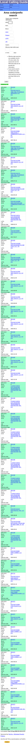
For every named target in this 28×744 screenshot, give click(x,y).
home (1, 5)
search (2, 7)
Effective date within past (12, 47)
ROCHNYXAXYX (15, 90)
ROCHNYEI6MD (15, 551)
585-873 (13, 587)
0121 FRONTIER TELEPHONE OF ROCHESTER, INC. (16, 218)
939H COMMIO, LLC (16, 552)
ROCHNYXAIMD (15, 604)
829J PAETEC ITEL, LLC (17, 510)
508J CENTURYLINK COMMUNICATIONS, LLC (18, 203)
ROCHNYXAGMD (15, 117)
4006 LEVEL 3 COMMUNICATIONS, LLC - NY (18, 134)
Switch (7, 45)
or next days (10, 52)
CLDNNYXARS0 (15, 386)
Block (7, 29)
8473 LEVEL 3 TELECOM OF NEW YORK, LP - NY (17, 524)
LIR (6, 41)
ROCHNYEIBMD (15, 590)
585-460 (13, 240)
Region (7, 35)
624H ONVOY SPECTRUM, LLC (15, 578)
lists (11, 7)
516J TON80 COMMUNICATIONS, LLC (18, 593)
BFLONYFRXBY (15, 707)
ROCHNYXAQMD (15, 201)
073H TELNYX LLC (16, 232)
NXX (6, 25)
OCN (6, 32)
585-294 (13, 87)
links (1, 9)
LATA (6, 38)
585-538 (13, 382)
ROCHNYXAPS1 (15, 215)
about (11, 5)
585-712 (13, 548)
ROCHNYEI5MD (15, 230)
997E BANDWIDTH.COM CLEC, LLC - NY (17, 119)
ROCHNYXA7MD (15, 104)
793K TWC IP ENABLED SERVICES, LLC (17, 92)
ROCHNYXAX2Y (15, 509)
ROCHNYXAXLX (15, 576)
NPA (6, 22)
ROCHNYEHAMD (15, 521)
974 (12, 95)
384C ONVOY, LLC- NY (17, 106)
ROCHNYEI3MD (15, 131)
